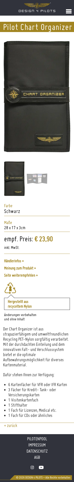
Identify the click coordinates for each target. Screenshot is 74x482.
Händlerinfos (12, 261)
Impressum (37, 444)
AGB (37, 457)
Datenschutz (37, 451)
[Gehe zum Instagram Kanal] (32, 467)
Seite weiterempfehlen (19, 275)
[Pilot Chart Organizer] (37, 150)
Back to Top (63, 467)
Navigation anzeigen (69, 11)
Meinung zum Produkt (18, 268)
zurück (12, 425)
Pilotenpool (37, 438)
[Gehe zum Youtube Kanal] (41, 467)
